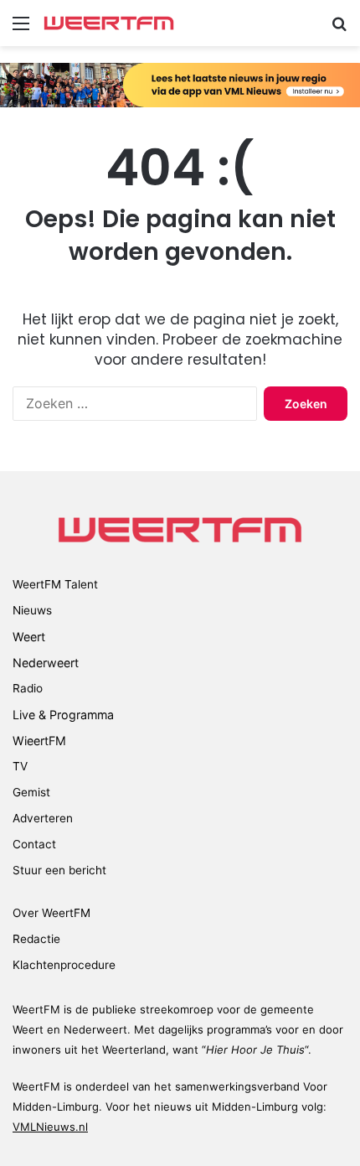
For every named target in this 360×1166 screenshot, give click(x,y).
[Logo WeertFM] (109, 23)
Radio (28, 688)
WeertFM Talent (55, 584)
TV (20, 766)
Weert (29, 637)
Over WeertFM (51, 913)
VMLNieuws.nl (50, 1126)
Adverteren (43, 818)
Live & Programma (63, 714)
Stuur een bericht (59, 870)
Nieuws (32, 610)
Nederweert (46, 663)
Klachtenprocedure (64, 965)
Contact (34, 844)
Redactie (36, 939)
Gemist (31, 792)
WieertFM (39, 740)
